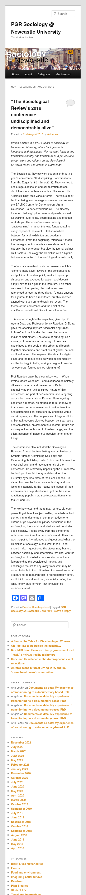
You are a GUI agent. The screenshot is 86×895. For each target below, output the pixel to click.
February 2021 (20, 764)
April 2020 (17, 795)
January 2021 (19, 769)
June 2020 (17, 786)
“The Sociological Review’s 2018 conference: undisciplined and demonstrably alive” (32, 114)
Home (15, 74)
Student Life (19, 890)
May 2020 (17, 791)
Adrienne (52, 134)
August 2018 (19, 835)
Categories (44, 74)
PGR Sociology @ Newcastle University (38, 609)
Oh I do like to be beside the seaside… (36, 646)
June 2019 (17, 817)
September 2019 (21, 808)
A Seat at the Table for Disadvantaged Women (40, 641)
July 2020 (17, 782)
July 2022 (17, 747)
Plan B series (19, 885)
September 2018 (21, 831)
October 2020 (19, 778)
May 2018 (17, 844)
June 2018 (17, 839)
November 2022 (21, 742)
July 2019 (17, 813)
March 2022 (18, 751)
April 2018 (17, 848)
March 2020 (18, 800)
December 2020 (21, 773)
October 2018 (19, 826)
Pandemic (17, 881)
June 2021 (17, 756)
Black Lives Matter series (27, 864)
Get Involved (63, 74)
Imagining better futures (26, 877)
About (28, 74)
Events (26, 607)
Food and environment (25, 872)
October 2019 (19, 804)
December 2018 (21, 822)
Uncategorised (40, 607)
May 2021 (17, 760)
